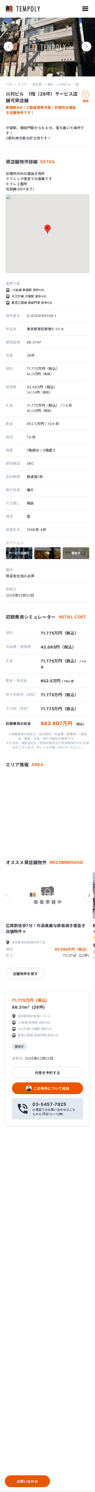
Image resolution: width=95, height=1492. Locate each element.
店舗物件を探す (25, 974)
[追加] (85, 94)
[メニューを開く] (85, 9)
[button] (8, 46)
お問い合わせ (27, 1481)
